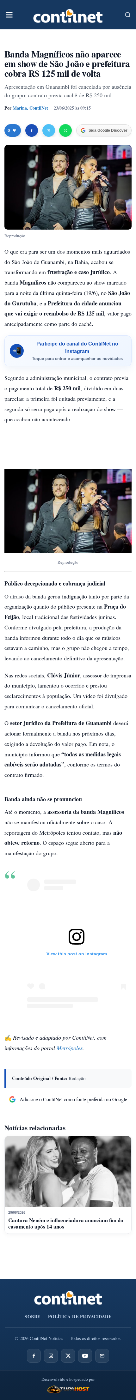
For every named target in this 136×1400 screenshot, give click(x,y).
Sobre (32, 1316)
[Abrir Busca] (127, 14)
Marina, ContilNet (30, 108)
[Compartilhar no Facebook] (31, 130)
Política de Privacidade (80, 1316)
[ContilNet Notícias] (68, 15)
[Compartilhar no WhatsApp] (65, 130)
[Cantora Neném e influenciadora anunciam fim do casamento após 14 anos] (68, 1171)
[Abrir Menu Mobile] (9, 14)
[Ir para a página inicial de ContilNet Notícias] (68, 1298)
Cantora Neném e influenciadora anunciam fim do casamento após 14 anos (65, 1223)
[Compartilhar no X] (48, 130)
